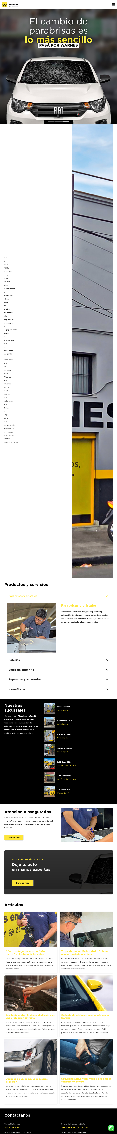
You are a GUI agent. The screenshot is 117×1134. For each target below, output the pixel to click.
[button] (114, 4)
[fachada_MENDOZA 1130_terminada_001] (49, 708)
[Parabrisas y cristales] (31, 628)
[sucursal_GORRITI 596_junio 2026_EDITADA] (49, 763)
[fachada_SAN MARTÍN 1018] (49, 722)
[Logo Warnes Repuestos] (10, 4)
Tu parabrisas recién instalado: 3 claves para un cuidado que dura (84, 952)
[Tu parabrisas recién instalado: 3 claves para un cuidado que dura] (86, 929)
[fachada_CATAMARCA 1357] (49, 736)
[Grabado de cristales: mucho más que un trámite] (86, 993)
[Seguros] (87, 825)
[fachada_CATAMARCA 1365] (49, 750)
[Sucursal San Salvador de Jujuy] (49, 777)
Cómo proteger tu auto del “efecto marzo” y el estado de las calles (27, 952)
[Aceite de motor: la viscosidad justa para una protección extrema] (30, 993)
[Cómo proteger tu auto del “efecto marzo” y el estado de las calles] (30, 929)
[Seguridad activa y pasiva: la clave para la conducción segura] (86, 1057)
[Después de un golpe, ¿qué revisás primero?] (30, 1057)
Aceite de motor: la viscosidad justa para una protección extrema (30, 1016)
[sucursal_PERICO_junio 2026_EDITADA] (49, 791)
